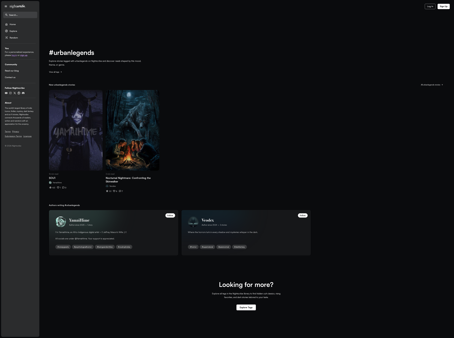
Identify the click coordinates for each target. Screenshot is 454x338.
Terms (8, 131)
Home (10, 24)
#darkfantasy (239, 247)
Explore (11, 31)
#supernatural (207, 247)
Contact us (10, 77)
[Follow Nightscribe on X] (14, 93)
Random (11, 38)
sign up (23, 55)
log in (14, 55)
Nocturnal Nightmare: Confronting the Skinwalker (128, 179)
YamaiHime (57, 183)
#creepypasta (63, 247)
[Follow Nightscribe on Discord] (23, 93)
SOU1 (52, 177)
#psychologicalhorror (83, 247)
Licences (27, 136)
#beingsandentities (105, 247)
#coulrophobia (124, 247)
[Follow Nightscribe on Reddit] (19, 93)
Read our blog (12, 70)
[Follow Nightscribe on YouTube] (6, 93)
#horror (193, 247)
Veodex (112, 186)
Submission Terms (13, 136)
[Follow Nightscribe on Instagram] (10, 93)
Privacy (15, 131)
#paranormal (223, 247)
